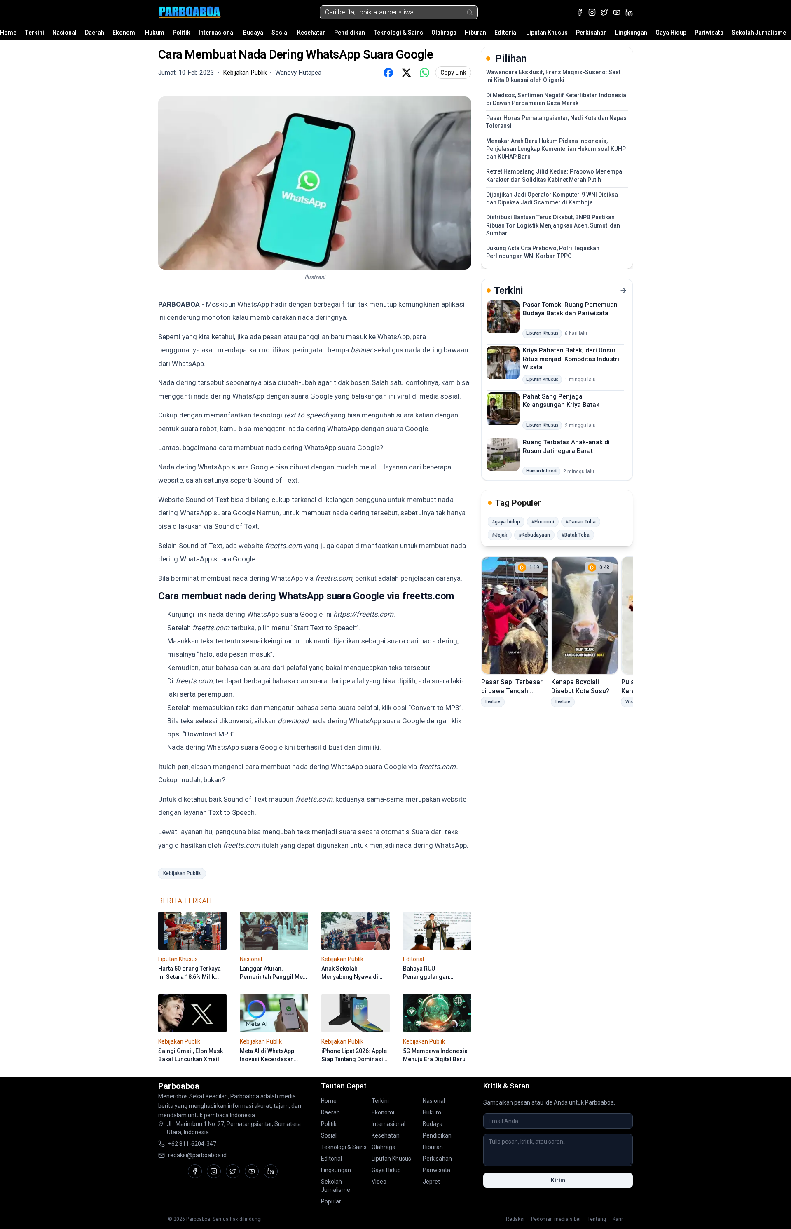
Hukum (154, 32)
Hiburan (475, 32)
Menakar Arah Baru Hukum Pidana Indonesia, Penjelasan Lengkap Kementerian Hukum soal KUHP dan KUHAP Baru (556, 149)
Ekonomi (124, 32)
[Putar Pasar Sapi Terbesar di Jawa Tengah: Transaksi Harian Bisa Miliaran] (515, 615)
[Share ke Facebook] (388, 72)
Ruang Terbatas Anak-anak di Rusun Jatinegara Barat (566, 447)
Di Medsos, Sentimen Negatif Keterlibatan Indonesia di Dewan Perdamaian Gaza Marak (556, 99)
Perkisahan (591, 32)
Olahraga (443, 32)
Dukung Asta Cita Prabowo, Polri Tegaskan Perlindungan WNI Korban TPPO (542, 252)
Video (379, 1181)
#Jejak (499, 535)
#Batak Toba (576, 535)
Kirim (558, 1180)
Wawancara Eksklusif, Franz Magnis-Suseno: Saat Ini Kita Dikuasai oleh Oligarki (553, 76)
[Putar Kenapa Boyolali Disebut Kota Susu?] (585, 615)
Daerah (94, 32)
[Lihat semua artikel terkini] (623, 290)
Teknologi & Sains (398, 32)
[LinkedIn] (629, 12)
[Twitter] (604, 12)
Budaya (253, 32)
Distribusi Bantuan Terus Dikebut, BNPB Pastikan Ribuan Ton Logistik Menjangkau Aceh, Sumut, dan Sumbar (553, 225)
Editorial (506, 32)
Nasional (64, 32)
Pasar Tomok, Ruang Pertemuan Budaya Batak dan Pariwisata (570, 309)
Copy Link (453, 72)
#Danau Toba (581, 522)
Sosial (280, 32)
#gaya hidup (506, 522)
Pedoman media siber (556, 1219)
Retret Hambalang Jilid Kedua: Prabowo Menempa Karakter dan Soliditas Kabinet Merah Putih (554, 175)
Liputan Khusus (547, 32)
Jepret (431, 1181)
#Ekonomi (542, 522)
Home (8, 32)
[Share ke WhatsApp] (424, 72)
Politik (181, 32)
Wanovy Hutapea (298, 72)
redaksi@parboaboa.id (197, 1155)
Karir (618, 1219)
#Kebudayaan (534, 535)
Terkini (34, 32)
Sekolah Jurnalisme (759, 32)
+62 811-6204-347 (192, 1143)
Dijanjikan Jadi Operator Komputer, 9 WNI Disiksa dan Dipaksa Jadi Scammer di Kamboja (552, 198)
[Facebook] (579, 12)
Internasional (217, 32)
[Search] (469, 12)
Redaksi (515, 1219)
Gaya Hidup (670, 32)
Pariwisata (709, 32)
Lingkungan (631, 32)
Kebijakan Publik (182, 873)
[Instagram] (592, 12)
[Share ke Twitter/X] (406, 72)
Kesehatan (311, 32)
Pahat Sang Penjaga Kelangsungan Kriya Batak (561, 400)
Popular (331, 1201)
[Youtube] (616, 12)
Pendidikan (349, 32)
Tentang (596, 1219)
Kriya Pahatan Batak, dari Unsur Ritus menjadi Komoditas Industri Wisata (571, 359)
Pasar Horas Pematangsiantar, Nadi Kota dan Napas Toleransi (556, 122)
